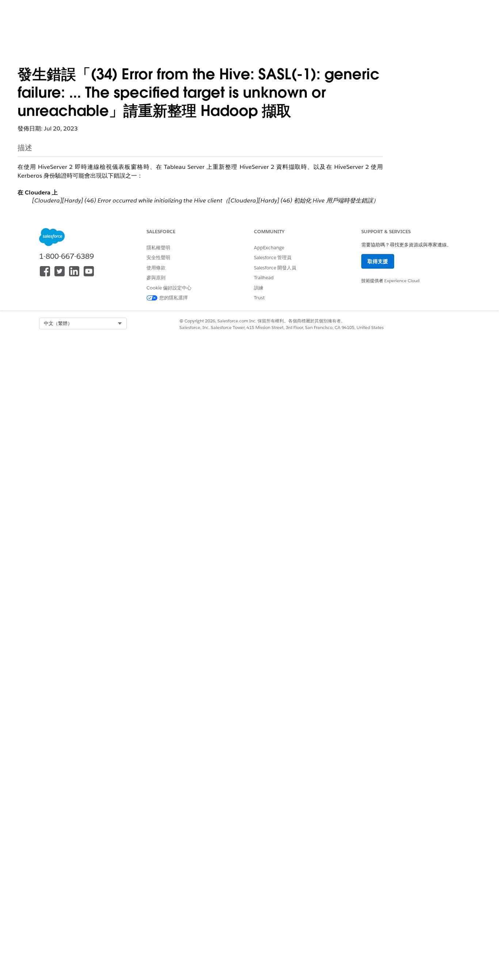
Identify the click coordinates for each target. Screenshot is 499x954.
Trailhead (264, 278)
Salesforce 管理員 (273, 257)
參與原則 (155, 278)
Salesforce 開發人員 (275, 268)
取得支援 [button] (377, 261)
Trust (259, 298)
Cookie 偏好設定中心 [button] (168, 288)
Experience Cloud (401, 280)
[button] (83, 323)
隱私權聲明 (158, 248)
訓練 (258, 288)
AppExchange (269, 248)
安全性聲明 (158, 257)
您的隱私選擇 (173, 298)
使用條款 (155, 268)
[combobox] (83, 323)
